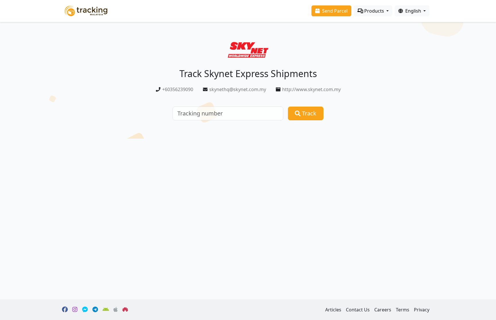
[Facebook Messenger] (85, 309)
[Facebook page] (65, 309)
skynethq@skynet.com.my (237, 89)
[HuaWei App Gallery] (125, 309)
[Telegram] (95, 309)
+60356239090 (177, 89)
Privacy (421, 310)
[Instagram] (75, 309)
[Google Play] (105, 309)
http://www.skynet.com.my (311, 89)
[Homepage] (86, 10)
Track (308, 113)
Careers (382, 310)
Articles (333, 310)
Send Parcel (334, 11)
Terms (402, 310)
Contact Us (358, 310)
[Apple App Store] (115, 309)
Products (374, 11)
